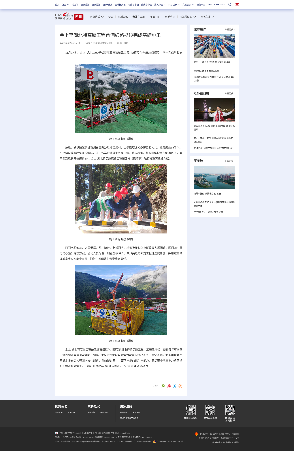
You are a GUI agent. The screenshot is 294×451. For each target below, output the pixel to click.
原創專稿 (123, 16)
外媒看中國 (146, 4)
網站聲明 (123, 413)
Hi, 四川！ (154, 16)
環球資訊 (91, 413)
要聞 (110, 16)
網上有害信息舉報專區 (129, 418)
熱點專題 (170, 16)
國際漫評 (85, 4)
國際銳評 (96, 4)
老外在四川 (138, 16)
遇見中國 (158, 4)
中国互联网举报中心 (67, 433)
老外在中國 (133, 4)
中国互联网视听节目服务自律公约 (69, 442)
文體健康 (187, 4)
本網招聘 (71, 413)
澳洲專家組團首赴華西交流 (206, 70)
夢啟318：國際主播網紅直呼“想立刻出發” (213, 148)
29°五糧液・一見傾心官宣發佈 (208, 212)
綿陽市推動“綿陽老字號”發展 (207, 193)
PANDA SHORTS (216, 4)
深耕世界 (172, 4)
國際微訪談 (120, 4)
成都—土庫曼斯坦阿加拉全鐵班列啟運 (212, 62)
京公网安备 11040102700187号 (169, 442)
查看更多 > (230, 29)
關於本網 (58, 413)
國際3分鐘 (107, 4)
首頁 (57, 4)
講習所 (75, 4)
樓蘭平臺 (201, 4)
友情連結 (136, 413)
